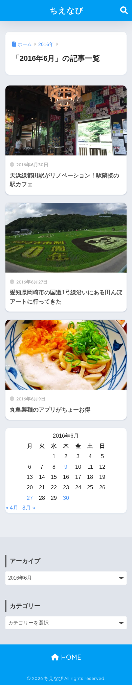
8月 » (28, 508)
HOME (70, 657)
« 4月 (11, 508)
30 (66, 498)
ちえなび (67, 10)
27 (30, 498)
